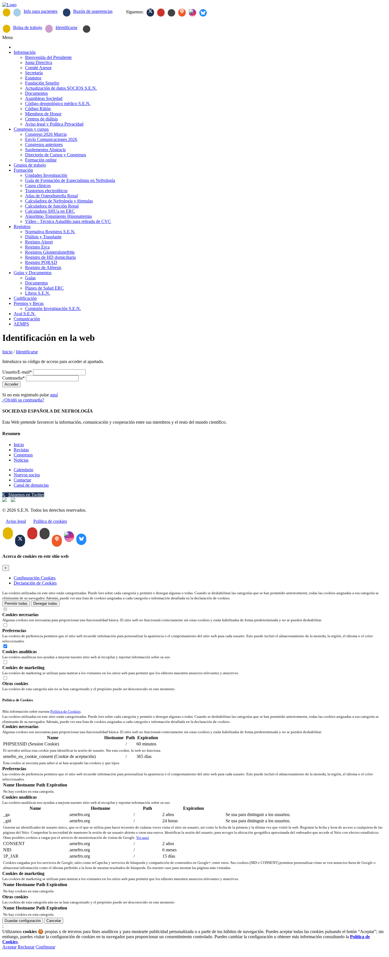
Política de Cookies (65, 711)
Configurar (45, 946)
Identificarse (66, 27)
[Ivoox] (182, 13)
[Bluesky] (203, 13)
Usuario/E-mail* (17, 372)
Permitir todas (16, 603)
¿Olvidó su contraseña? (23, 399)
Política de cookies (50, 521)
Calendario (23, 469)
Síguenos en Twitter (26, 494)
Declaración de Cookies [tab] (35, 583)
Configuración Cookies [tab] (35, 577)
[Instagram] (192, 13)
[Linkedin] (171, 13)
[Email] (6, 13)
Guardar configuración (23, 921)
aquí (54, 394)
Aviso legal (16, 521)
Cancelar (53, 921)
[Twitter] (150, 13)
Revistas (21, 449)
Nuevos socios (27, 474)
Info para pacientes (41, 11)
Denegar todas (45, 603)
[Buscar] (86, 29)
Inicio (7, 351)
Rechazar (26, 946)
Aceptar (9, 946)
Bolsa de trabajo (27, 27)
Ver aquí (142, 837)
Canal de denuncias (31, 485)
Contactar (22, 480)
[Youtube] (161, 13)
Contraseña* (13, 378)
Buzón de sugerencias (92, 11)
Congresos (23, 454)
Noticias (21, 460)
